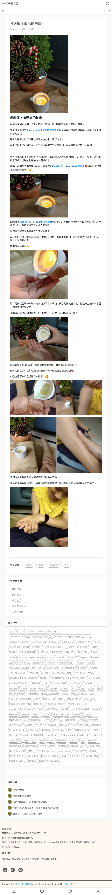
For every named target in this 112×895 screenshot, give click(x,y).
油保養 (74, 688)
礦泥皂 (12, 750)
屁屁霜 (74, 709)
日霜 (53, 698)
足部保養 (64, 688)
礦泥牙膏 (13, 683)
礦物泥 (27, 662)
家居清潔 (16, 594)
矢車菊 (29, 724)
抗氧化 (47, 719)
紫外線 (78, 698)
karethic (51, 750)
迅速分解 (78, 672)
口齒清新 (31, 652)
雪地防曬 (74, 745)
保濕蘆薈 (93, 667)
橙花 (37, 724)
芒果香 (91, 688)
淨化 (41, 740)
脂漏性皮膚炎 (68, 667)
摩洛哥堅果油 (22, 646)
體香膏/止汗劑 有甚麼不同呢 (25, 814)
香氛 (66, 565)
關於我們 (35, 858)
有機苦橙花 (14, 672)
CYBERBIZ (69, 883)
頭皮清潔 (31, 709)
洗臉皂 (94, 646)
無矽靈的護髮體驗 (20, 796)
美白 (96, 641)
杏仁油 (40, 750)
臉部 (83, 740)
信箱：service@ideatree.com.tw (17, 837)
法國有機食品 (19, 606)
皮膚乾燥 (20, 755)
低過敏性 (88, 714)
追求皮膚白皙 (67, 641)
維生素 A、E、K (16, 729)
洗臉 (78, 652)
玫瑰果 (78, 729)
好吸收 (81, 719)
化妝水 (94, 652)
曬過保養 (46, 729)
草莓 (71, 683)
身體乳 (61, 698)
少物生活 (72, 646)
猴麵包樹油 (79, 750)
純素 (11, 724)
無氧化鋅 (38, 704)
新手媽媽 (85, 709)
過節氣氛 (54, 565)
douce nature (64, 750)
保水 (34, 667)
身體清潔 (92, 740)
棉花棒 (22, 631)
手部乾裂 (45, 714)
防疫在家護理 (15, 667)
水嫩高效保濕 (25, 698)
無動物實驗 (33, 693)
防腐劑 (44, 755)
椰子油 (44, 693)
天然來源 (13, 740)
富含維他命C (33, 729)
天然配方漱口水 (16, 652)
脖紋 (11, 693)
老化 (70, 729)
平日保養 (81, 667)
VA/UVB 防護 (92, 755)
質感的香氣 (61, 740)
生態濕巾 (34, 672)
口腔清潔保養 (55, 652)
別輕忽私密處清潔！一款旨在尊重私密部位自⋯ (35, 808)
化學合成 (55, 755)
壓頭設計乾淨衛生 (92, 729)
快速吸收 (53, 688)
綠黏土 (31, 750)
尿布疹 (56, 709)
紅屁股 (65, 709)
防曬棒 (42, 761)
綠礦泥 (42, 688)
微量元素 (37, 662)
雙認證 (19, 724)
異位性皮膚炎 (53, 667)
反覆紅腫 (76, 714)
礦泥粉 (90, 662)
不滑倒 (24, 688)
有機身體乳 (36, 719)
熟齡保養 (55, 693)
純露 (44, 724)
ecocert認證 (30, 745)
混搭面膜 (83, 657)
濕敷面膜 (95, 724)
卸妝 (86, 652)
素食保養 (20, 693)
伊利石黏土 (89, 683)
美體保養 (16, 589)
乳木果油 (36, 646)
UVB (93, 698)
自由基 (37, 698)
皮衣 (32, 657)
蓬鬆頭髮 (83, 646)
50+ (83, 745)
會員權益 (6, 858)
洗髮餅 (46, 646)
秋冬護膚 (92, 750)
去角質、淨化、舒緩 (77, 704)
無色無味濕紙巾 (16, 678)
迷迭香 (56, 683)
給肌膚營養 (70, 719)
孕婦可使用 (93, 719)
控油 (34, 740)
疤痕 (55, 729)
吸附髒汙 (25, 683)
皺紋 (99, 688)
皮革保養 (23, 657)
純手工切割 (84, 735)
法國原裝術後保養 (61, 714)
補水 (71, 662)
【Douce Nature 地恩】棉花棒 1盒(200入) (71, 636)
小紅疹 (35, 714)
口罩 (27, 667)
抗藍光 (12, 698)
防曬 (69, 698)
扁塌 (47, 709)
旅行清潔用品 (59, 646)
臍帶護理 (25, 714)
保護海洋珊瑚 (94, 745)
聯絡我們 (45, 858)
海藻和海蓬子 (15, 745)
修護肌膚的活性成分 (18, 719)
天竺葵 (73, 724)
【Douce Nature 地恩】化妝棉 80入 (44, 631)
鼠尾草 (46, 683)
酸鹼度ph (44, 678)
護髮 (11, 755)
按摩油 (29, 565)
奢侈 (41, 565)
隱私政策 (25, 858)
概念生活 (16, 600)
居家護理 (94, 657)
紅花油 (22, 750)
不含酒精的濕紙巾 (63, 672)
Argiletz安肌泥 (16, 709)
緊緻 (18, 662)
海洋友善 (49, 704)
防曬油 (12, 761)
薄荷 (79, 683)
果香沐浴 (96, 735)
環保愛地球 (46, 672)
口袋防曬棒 (54, 761)
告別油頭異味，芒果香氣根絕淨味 (28, 802)
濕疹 (25, 672)
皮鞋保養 (48, 657)
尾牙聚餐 (42, 652)
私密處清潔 (32, 678)
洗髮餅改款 (16, 790)
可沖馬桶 (90, 672)
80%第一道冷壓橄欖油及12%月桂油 (39, 735)
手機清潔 (71, 657)
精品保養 (60, 657)
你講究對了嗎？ (84, 641)
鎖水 (83, 688)
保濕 (11, 646)
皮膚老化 (13, 704)
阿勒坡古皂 (14, 735)
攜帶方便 (69, 652)
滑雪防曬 (62, 745)
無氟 (98, 678)
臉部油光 (25, 740)
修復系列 (96, 709)
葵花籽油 (32, 761)
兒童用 (52, 745)
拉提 (11, 662)
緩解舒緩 (13, 714)
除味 (64, 755)
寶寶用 (43, 745)
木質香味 (58, 719)
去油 (71, 755)
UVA (86, 698)
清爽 (41, 667)
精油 (83, 678)
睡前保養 (84, 724)
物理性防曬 (26, 704)
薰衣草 (53, 724)
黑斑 (63, 729)
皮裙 (39, 657)
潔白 (90, 678)
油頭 (40, 709)
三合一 (12, 657)
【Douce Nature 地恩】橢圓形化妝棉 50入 (28, 636)
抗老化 (62, 662)
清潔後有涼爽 (71, 678)
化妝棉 (12, 631)
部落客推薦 (17, 611)
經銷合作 (54, 858)
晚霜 (45, 698)
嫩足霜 (33, 688)
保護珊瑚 (61, 704)
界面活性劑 (33, 755)
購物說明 (16, 858)
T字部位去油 (50, 662)
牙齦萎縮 (36, 683)
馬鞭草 (80, 755)
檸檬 (64, 683)
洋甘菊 (50, 740)
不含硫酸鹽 (57, 678)
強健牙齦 (13, 688)
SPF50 (22, 761)
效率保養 (80, 662)
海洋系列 (73, 740)
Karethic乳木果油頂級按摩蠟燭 (42, 130)
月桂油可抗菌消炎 (67, 735)
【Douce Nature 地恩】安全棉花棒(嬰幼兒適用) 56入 (33, 641)
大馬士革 (63, 724)
